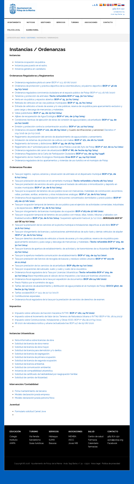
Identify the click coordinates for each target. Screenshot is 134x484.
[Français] (111, 5)
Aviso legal (95, 463)
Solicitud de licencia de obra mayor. (32, 347)
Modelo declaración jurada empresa (32, 394)
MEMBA (72, 436)
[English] (108, 5)
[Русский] (122, 5)
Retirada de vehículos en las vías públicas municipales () (53, 103)
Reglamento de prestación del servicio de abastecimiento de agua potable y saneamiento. (58, 137)
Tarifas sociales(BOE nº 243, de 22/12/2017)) (36, 292)
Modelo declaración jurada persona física (34, 398)
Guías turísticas (36, 443)
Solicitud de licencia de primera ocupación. (35, 357)
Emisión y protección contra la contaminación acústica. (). (54, 126)
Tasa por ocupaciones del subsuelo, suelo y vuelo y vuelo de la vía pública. (51, 269)
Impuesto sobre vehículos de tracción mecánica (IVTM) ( (54, 313)
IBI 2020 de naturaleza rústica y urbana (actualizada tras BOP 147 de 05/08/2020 (54, 323)
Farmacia (92, 440)
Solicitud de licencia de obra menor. (32, 343)
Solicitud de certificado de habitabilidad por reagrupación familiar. (46, 374)
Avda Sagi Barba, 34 (117, 14)
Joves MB (73, 443)
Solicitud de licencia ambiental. (29, 364)
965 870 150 (118, 9)
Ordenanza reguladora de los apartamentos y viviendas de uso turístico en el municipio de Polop (61, 160)
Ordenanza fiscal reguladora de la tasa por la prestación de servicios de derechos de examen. (60, 299)
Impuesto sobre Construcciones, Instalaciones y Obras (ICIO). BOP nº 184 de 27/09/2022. (58, 320)
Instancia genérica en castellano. (30, 69)
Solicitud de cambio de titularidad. (31, 377)
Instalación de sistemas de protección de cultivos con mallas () (59, 140)
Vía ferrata (34, 436)
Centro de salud (95, 436)
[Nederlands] (119, 5)
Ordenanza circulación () (41, 130)
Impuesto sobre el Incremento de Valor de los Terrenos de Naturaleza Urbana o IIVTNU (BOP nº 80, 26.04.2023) (68, 316)
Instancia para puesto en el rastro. (31, 65)
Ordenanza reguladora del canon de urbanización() (56, 150)
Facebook (112, 443)
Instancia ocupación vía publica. (30, 62)
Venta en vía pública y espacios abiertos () (47, 99)
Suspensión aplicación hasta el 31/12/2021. (81, 218)
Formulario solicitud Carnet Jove (30, 411)
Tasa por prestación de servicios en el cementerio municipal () (64, 181)
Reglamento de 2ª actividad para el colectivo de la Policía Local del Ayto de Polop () (69, 147)
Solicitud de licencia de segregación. (32, 354)
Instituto (14, 440)
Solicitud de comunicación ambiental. (33, 367)
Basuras (53, 443)
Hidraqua (53, 436)
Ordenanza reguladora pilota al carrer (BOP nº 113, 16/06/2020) (46, 82)
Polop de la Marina (25, 8)
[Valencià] (104, 5)
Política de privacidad (111, 463)
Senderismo (35, 440)
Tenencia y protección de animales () (54, 96)
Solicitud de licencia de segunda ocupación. (36, 360)
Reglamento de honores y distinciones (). (48, 143)
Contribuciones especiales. (27, 296)
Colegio (13, 436)
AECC (71, 440)
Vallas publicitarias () (38, 113)
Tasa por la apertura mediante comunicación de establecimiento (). (61, 255)
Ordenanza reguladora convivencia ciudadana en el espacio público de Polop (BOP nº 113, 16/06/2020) (65, 92)
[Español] (100, 5)
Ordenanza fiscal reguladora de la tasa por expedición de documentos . (61, 279)
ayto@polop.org (119, 12)
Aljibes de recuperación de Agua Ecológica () (50, 116)
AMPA (12, 443)
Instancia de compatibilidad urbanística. (34, 370)
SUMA (52, 440)
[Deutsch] (115, 5)
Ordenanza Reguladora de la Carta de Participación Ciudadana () (60, 153)
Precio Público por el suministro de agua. (34, 282)
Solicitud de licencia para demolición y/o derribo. (38, 350)
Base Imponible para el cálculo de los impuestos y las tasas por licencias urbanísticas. (69, 276)
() (47, 208)
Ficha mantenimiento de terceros (31, 391)
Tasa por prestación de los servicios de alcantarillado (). (54, 265)
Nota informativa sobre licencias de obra (34, 340)
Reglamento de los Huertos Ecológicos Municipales (55, 157)
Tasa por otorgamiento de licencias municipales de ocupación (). (59, 211)
